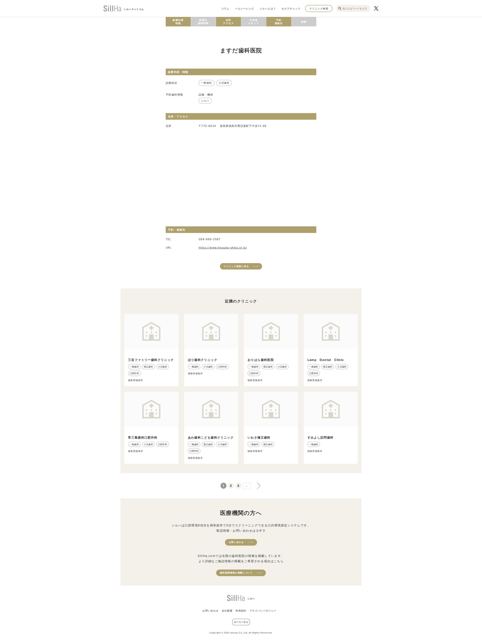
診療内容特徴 (178, 21)
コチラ (260, 530)
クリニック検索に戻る (236, 266)
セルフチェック (290, 8)
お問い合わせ (236, 542)
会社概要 (227, 610)
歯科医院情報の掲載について (236, 572)
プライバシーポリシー (263, 610)
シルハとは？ (268, 8)
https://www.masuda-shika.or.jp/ (223, 247)
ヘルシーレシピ (244, 8)
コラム (225, 8)
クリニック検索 (318, 8)
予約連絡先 (279, 21)
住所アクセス (228, 21)
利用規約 (241, 610)
